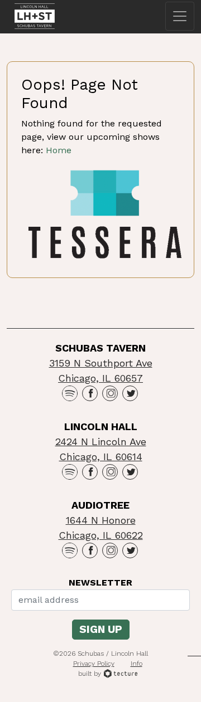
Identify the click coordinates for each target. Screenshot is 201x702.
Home (58, 150)
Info (136, 663)
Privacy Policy (93, 663)
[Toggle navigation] (179, 16)
